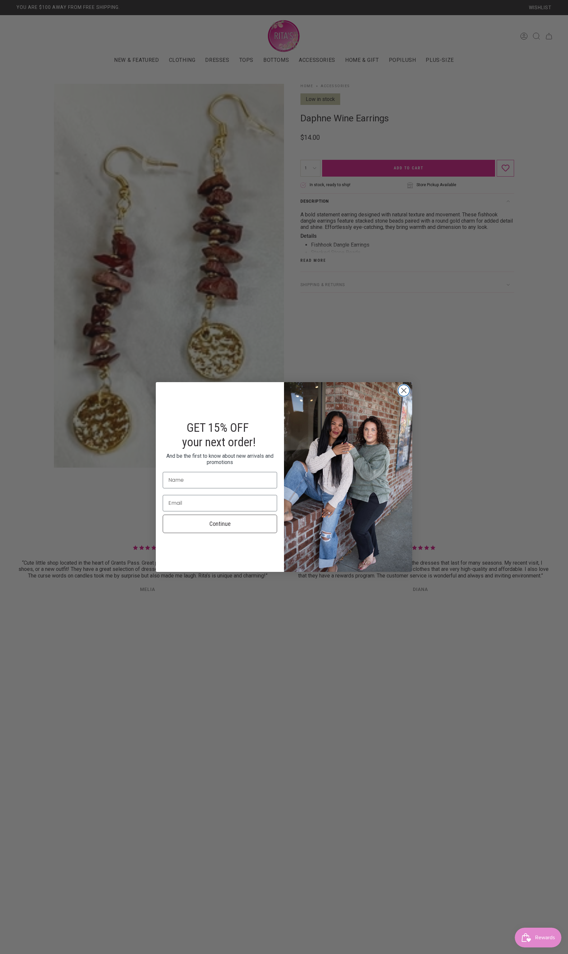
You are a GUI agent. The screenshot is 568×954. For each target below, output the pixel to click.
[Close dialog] (404, 390)
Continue (220, 523)
